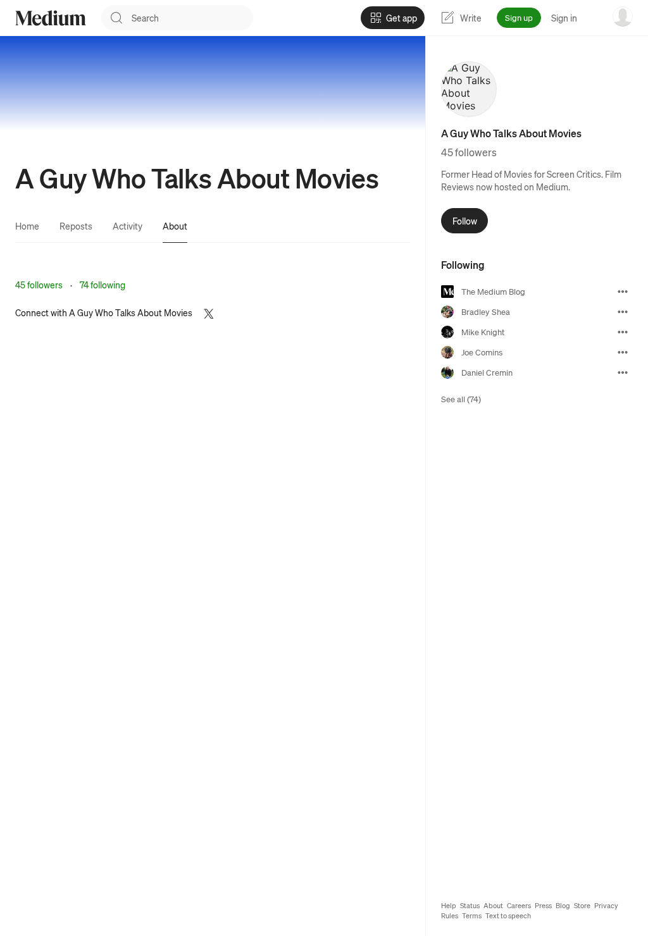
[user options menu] (623, 16)
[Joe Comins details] (623, 352)
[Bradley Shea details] (623, 312)
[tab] (27, 225)
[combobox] (192, 17)
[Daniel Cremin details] (623, 372)
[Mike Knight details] (623, 332)
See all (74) (461, 398)
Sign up (519, 17)
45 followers (39, 284)
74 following (102, 284)
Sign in (564, 17)
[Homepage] (50, 18)
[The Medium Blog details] (623, 291)
